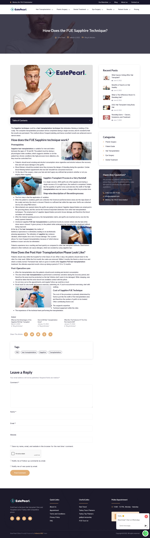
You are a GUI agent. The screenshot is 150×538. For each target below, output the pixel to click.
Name (13, 412)
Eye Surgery (96, 9)
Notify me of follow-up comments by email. (29, 461)
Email (13, 423)
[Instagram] (24, 518)
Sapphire (42, 352)
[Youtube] (30, 518)
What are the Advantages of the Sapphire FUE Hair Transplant (21, 321)
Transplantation (55, 352)
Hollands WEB (38, 533)
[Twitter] (18, 518)
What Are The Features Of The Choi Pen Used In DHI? (75, 321)
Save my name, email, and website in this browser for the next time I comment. (42, 446)
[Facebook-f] (12, 518)
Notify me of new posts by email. (24, 466)
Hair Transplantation (43, 9)
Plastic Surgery (62, 9)
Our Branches (103, 2)
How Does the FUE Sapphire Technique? (75, 30)
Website (13, 435)
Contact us (135, 2)
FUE (17, 352)
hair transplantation (29, 352)
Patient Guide (123, 9)
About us (124, 2)
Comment (14, 382)
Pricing (136, 9)
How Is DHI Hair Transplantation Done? (47, 321)
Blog (116, 2)
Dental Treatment (80, 9)
